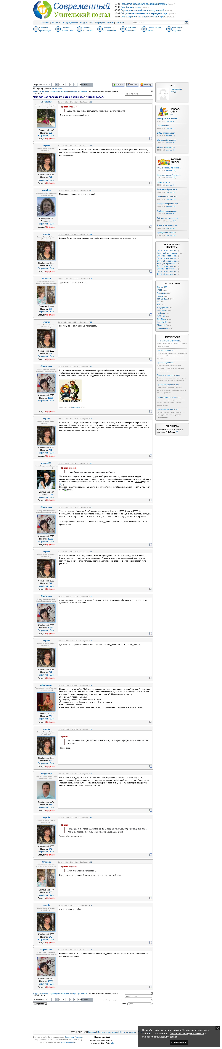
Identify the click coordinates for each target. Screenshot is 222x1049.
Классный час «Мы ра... (168, 253)
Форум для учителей (40, 91)
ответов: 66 (170, 228)
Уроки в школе (163, 182)
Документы (72, 22)
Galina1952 (162, 287)
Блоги (110, 22)
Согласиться (178, 1042)
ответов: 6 (170, 121)
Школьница (162, 310)
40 (91, 950)
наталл (160, 296)
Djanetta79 (161, 322)
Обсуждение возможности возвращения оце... (145, 13)
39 (91, 905)
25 (91, 278)
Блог (52, 135)
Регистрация (176, 89)
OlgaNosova (57, 88)
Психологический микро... (169, 175)
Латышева (161, 293)
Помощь (120, 22)
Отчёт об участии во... (167, 250)
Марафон (100, 22)
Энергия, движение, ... (167, 269)
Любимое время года (166, 211)
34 (91, 685)
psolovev (161, 313)
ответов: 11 (170, 135)
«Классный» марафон (167, 140)
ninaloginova (162, 328)
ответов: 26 (170, 214)
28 (91, 419)
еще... (173, 114)
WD (158, 302)
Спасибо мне (163, 126)
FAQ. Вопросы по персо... (169, 168)
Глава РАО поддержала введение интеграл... (144, 4)
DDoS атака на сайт (166, 133)
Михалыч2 (162, 325)
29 (91, 463)
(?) (177, 432)
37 (91, 817)
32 (91, 596)
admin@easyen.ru (68, 1042)
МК (91, 22)
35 (91, 729)
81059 (159, 290)
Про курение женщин (166, 232)
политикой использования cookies (159, 1037)
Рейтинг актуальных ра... (168, 218)
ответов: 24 (170, 128)
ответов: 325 (170, 221)
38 (91, 862)
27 (91, 366)
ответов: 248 (170, 235)
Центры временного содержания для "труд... (144, 16)
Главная (45, 22)
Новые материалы (127, 1032)
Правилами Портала (73, 1037)
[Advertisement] (111, 60)
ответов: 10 (170, 192)
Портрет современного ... (168, 204)
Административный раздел (59, 91)
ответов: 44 (170, 185)
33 (91, 641)
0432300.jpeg (75, 407)
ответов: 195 (170, 199)
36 (91, 774)
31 (91, 552)
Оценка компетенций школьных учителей (142, 10)
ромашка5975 (163, 299)
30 (91, 507)
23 (91, 190)
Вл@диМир (162, 307)
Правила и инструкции (107, 1032)
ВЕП (159, 305)
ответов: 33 (170, 150)
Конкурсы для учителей (78, 91)
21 (91, 102)
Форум (83, 22)
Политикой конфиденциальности (187, 1033)
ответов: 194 (170, 178)
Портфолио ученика (131, 7)
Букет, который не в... (167, 264)
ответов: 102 (170, 206)
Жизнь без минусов (166, 147)
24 (91, 234)
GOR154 (161, 316)
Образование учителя (167, 196)
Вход (173, 91)
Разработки (58, 22)
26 (91, 322)
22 (91, 146)
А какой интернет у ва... (168, 225)
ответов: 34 (170, 143)
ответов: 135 (170, 170)
